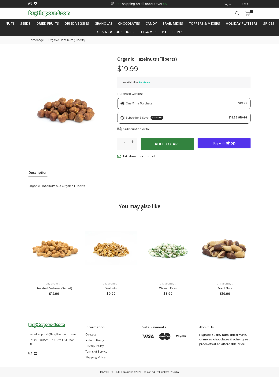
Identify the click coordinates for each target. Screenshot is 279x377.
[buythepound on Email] (30, 3)
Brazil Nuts (225, 288)
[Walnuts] (111, 248)
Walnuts (111, 288)
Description (37, 172)
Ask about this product (139, 156)
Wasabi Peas (168, 288)
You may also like (139, 206)
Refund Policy (94, 340)
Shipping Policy (95, 357)
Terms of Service (96, 351)
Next (141, 209)
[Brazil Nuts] (225, 248)
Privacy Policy (94, 346)
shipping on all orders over (141, 4)
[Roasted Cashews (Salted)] (54, 248)
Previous (137, 209)
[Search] (237, 13)
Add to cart (167, 144)
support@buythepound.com (57, 334)
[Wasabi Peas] (168, 248)
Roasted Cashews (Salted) (54, 288)
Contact (90, 334)
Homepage (36, 40)
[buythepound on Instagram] (35, 3)
